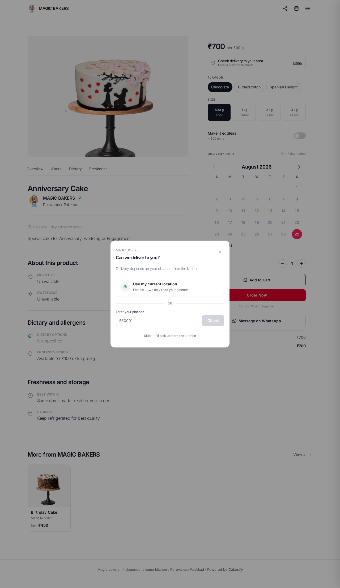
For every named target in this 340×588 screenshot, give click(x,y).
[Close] (220, 251)
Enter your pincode (130, 312)
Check (213, 320)
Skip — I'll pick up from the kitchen (170, 336)
